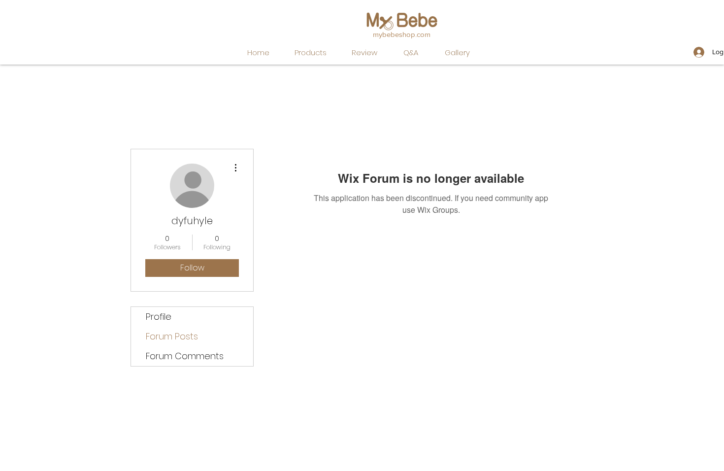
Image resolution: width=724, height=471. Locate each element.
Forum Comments (185, 356)
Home (258, 52)
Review (364, 52)
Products (311, 52)
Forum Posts (172, 336)
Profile (158, 316)
